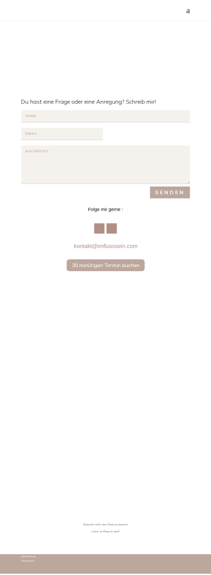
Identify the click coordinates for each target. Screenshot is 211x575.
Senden (170, 192)
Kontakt (25, 565)
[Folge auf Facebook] (99, 228)
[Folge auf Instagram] (112, 228)
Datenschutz (28, 556)
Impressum (27, 560)
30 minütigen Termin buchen (105, 265)
